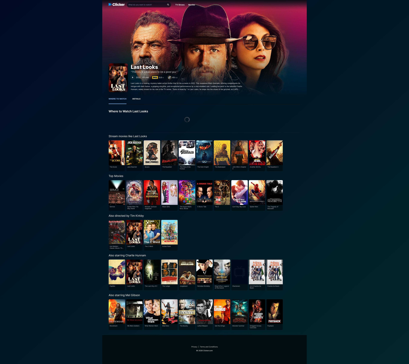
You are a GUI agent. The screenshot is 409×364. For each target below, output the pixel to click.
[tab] (119, 100)
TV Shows (180, 5)
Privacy (194, 347)
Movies (191, 5)
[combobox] (149, 4)
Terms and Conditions (209, 347)
